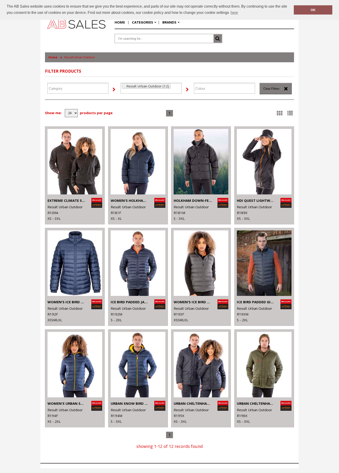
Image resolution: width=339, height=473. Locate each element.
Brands (169, 22)
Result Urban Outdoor (79, 57)
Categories (142, 22)
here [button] (234, 13)
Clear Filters (271, 88)
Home (120, 22)
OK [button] (313, 10)
